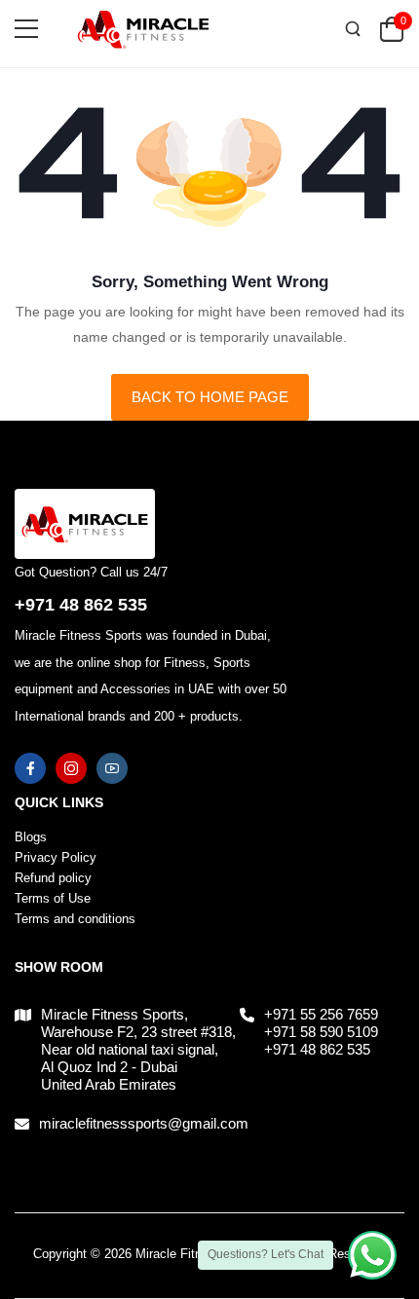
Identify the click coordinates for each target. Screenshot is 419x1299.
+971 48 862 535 (81, 604)
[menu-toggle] (26, 29)
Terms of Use (53, 898)
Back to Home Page (210, 397)
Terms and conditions (75, 918)
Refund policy (53, 878)
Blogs (31, 837)
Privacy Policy (55, 857)
